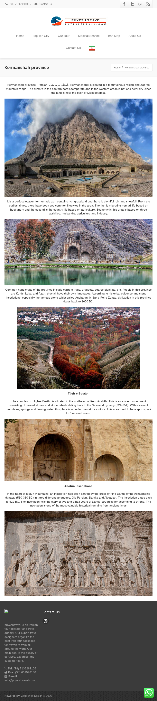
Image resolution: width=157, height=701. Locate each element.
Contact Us (45, 4)
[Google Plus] (140, 4)
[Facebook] (124, 4)
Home (20, 35)
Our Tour (64, 35)
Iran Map (114, 35)
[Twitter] (132, 4)
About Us (135, 35)
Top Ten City (41, 35)
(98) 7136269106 (19, 4)
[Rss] (148, 4)
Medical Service (89, 35)
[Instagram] (46, 621)
